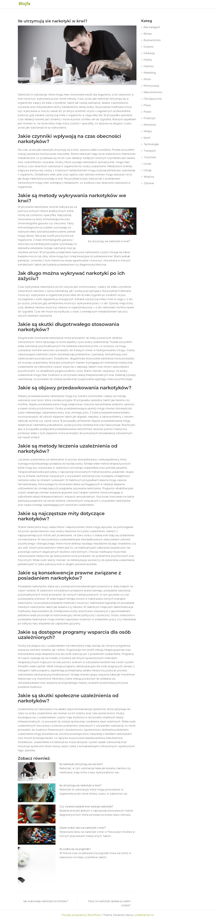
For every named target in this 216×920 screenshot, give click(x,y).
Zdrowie (149, 183)
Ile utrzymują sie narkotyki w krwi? (80, 785)
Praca (147, 105)
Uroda (147, 163)
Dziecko (149, 46)
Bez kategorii (152, 27)
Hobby (148, 59)
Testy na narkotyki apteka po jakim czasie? (109, 903)
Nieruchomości (153, 92)
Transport (150, 150)
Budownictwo (152, 40)
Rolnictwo (150, 124)
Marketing (150, 72)
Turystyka (150, 157)
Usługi (147, 170)
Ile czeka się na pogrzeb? (75, 849)
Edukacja (149, 53)
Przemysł (149, 118)
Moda (147, 79)
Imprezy (149, 66)
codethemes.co (144, 915)
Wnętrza (149, 176)
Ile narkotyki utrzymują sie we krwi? (81, 764)
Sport (147, 137)
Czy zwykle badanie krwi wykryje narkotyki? (86, 806)
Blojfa (24, 3)
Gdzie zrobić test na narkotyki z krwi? (82, 827)
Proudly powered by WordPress (82, 915)
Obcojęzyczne (153, 98)
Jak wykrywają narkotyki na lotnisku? (45, 901)
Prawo (147, 111)
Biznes (148, 33)
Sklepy (148, 131)
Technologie (151, 144)
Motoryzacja (151, 85)
